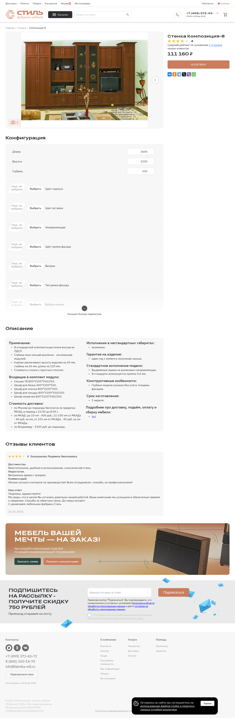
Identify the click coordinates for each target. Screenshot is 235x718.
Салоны (225, 3)
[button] (155, 80)
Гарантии (161, 650)
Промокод (162, 646)
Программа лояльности (106, 662)
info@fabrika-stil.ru (20, 666)
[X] (184, 74)
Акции (64, 3)
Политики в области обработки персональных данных (121, 605)
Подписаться (173, 592)
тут (94, 416)
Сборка (37, 3)
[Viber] (189, 74)
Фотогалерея (82, 3)
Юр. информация (109, 668)
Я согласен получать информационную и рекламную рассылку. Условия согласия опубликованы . (120, 616)
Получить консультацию (62, 561)
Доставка (11, 3)
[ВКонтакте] (170, 74)
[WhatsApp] (194, 74)
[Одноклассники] (174, 74)
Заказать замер (27, 561)
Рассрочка (51, 3)
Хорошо (208, 703)
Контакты (207, 3)
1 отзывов (215, 45)
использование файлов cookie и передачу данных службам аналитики (167, 707)
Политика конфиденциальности (113, 710)
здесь (140, 618)
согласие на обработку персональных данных (118, 608)
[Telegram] (179, 74)
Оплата (24, 3)
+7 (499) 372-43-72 (21, 656)
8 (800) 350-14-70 (20, 661)
